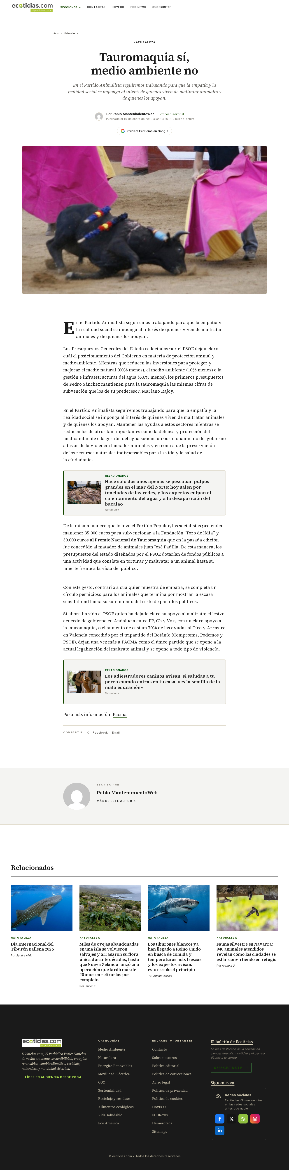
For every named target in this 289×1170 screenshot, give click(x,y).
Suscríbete (161, 7)
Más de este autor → (116, 801)
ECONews (160, 1115)
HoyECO (118, 7)
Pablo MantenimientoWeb (133, 114)
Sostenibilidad (109, 1090)
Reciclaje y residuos (114, 1098)
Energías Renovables (115, 1065)
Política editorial (165, 1065)
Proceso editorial (172, 114)
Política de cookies (167, 1098)
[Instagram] (255, 1118)
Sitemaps (159, 1131)
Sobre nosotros (164, 1057)
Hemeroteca (162, 1123)
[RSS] (243, 1118)
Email (116, 732)
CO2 (101, 1082)
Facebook (100, 732)
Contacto (159, 1049)
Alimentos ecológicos (116, 1107)
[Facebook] (219, 1118)
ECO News (138, 7)
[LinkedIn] (219, 1130)
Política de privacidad (170, 1090)
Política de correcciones (171, 1074)
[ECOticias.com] (32, 7)
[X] (231, 1118)
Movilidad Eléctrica (114, 1074)
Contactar (96, 7)
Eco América (108, 1123)
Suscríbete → (231, 1067)
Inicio (55, 33)
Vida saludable (110, 1115)
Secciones (68, 7)
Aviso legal (161, 1082)
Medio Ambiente (111, 1049)
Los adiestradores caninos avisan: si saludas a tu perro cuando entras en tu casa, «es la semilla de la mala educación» (162, 681)
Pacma (120, 714)
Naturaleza (71, 33)
